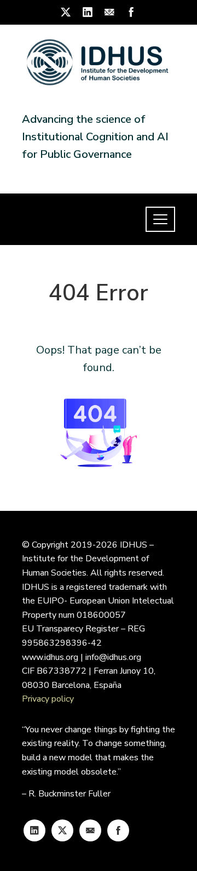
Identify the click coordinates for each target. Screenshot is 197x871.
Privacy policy (48, 699)
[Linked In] (34, 830)
